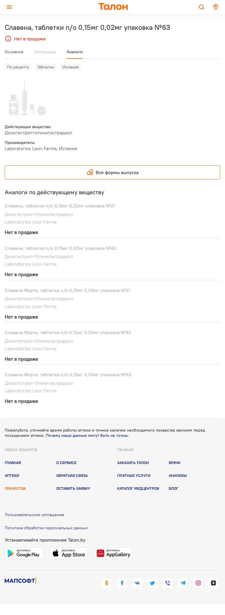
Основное (14, 51)
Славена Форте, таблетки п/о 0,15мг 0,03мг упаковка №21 (67, 290)
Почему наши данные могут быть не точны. (87, 435)
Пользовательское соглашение (34, 514)
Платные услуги (133, 475)
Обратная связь (72, 475)
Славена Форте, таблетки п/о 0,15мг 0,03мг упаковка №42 (68, 332)
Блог (173, 488)
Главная (13, 462)
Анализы (178, 475)
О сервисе (66, 462)
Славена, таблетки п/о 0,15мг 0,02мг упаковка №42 (60, 248)
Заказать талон (133, 462)
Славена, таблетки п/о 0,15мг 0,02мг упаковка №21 (60, 206)
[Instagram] (198, 583)
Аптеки (12, 475)
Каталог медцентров (138, 488)
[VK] (137, 583)
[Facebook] (122, 583)
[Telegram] (183, 583)
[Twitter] (152, 583)
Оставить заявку (73, 488)
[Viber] (168, 583)
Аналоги (75, 51)
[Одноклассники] (107, 583)
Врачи (174, 462)
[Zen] (213, 583)
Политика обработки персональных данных (46, 527)
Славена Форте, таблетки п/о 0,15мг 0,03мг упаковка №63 (68, 374)
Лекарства (15, 488)
